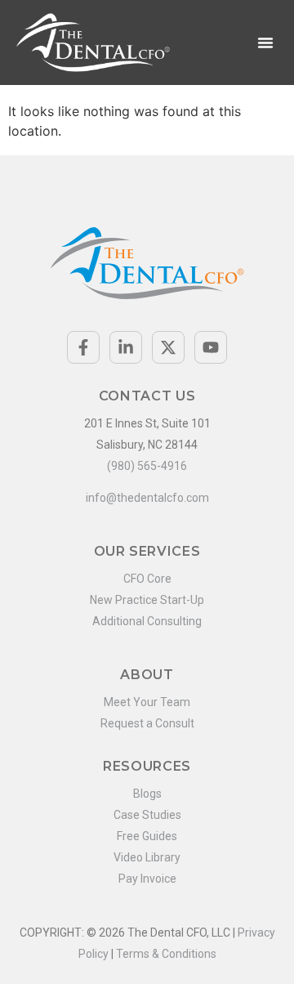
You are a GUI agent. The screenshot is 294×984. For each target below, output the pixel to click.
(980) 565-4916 (147, 465)
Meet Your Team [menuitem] (147, 702)
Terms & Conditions (166, 953)
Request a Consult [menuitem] (147, 723)
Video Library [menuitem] (147, 857)
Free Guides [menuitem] (147, 836)
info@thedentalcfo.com (147, 497)
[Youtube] (210, 347)
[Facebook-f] (83, 347)
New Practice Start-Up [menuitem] (147, 599)
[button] (265, 42)
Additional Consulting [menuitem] (147, 621)
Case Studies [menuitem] (147, 814)
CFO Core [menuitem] (147, 578)
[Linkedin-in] (125, 347)
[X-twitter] (168, 347)
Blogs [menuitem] (147, 793)
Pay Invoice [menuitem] (147, 878)
